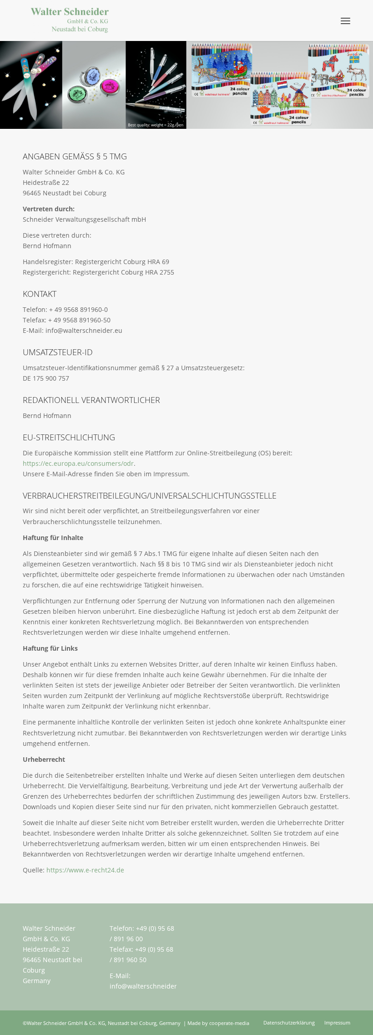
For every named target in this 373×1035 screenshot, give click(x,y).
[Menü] (345, 20)
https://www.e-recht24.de (85, 870)
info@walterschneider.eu (148, 986)
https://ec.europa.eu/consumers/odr (78, 463)
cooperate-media (229, 1023)
